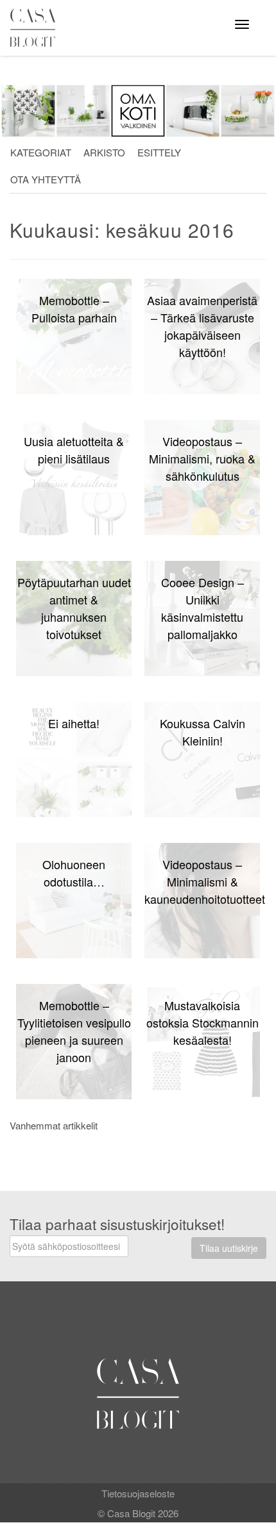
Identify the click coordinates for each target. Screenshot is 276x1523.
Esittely (159, 152)
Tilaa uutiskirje (229, 1248)
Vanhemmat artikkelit (54, 1125)
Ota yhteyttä (45, 179)
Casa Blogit (36, 27)
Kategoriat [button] (40, 152)
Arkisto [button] (104, 152)
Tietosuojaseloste (138, 1493)
